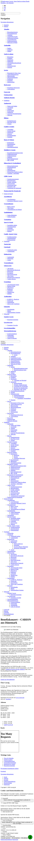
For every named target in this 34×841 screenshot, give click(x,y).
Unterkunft (10, 534)
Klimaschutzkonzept (12, 166)
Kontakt (6, 780)
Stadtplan (9, 157)
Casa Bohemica (11, 199)
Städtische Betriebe (12, 421)
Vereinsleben (10, 515)
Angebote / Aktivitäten (13, 173)
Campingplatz (11, 251)
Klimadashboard (11, 167)
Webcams (9, 115)
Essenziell (5, 798)
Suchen (3, 13)
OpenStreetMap (7, 825)
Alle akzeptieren (16, 838)
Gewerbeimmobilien (12, 599)
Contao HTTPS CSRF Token (10, 803)
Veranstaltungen (11, 504)
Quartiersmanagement (13, 179)
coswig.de (6, 609)
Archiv (15, 355)
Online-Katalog (11, 216)
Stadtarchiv (10, 61)
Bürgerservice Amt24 (9, 764)
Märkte (9, 311)
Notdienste (10, 79)
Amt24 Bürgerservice (12, 74)
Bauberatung (10, 142)
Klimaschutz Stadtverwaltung (15, 172)
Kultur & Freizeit (8, 499)
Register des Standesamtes (21, 388)
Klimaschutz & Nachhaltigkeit (15, 475)
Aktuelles (9, 350)
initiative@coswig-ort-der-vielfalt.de (15, 669)
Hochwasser (10, 413)
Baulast (16, 457)
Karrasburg (10, 273)
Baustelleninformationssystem (15, 153)
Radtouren (10, 289)
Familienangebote (12, 237)
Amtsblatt (9, 35)
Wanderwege (10, 292)
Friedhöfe (9, 137)
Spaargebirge (10, 302)
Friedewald (10, 301)
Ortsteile (9, 109)
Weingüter (16, 545)
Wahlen (9, 51)
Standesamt (10, 60)
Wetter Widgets (7, 835)
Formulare (10, 80)
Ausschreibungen (11, 39)
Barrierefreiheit (8, 783)
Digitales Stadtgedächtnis (20, 385)
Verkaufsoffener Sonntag (13, 312)
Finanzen (9, 67)
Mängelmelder (11, 76)
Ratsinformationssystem (20, 370)
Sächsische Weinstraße (20, 548)
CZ (5, 8)
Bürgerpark (10, 271)
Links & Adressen (12, 338)
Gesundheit (10, 129)
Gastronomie (10, 257)
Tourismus (6, 531)
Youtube (5, 831)
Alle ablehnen (24, 838)
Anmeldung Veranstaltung (24, 398)
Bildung (9, 436)
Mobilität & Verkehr (12, 464)
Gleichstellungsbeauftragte (14, 63)
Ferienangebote (11, 240)
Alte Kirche (10, 268)
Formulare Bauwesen (19, 458)
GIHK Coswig (11, 485)
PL (5, 10)
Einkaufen (10, 585)
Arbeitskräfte (10, 336)
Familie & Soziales (12, 442)
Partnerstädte (10, 110)
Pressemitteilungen (12, 33)
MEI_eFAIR (10, 160)
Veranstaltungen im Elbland (14, 209)
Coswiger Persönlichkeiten (14, 113)
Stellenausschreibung (12, 38)
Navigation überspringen (7, 22)
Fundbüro (9, 58)
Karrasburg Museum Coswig (14, 201)
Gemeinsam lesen (11, 185)
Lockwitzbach (11, 89)
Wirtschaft (6, 591)
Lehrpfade (10, 228)
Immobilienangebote (12, 147)
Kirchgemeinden (11, 135)
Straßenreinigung (11, 156)
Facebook (8, 699)
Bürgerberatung (11, 180)
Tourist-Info (10, 533)
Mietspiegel (10, 145)
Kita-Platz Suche (11, 122)
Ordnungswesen (11, 66)
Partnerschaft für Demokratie (14, 497)
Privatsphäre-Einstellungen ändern (9, 768)
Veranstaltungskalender (10, 762)
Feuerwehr (10, 418)
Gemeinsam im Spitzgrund (14, 188)
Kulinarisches (10, 539)
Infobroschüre (11, 82)
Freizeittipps (10, 566)
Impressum (7, 784)
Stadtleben (6, 422)
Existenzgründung (12, 334)
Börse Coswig (11, 206)
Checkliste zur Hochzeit (20, 380)
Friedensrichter (11, 419)
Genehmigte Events (12, 36)
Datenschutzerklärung (9, 781)
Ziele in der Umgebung (13, 304)
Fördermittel (10, 335)
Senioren (9, 134)
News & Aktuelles (9, 758)
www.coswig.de (20, 697)
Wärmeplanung (11, 170)
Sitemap (6, 778)
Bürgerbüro (10, 57)
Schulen (9, 124)
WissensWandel (18, 383)
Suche (5, 777)
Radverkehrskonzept (12, 159)
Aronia (9, 260)
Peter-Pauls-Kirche (12, 274)
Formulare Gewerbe (12, 325)
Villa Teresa (10, 208)
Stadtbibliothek (11, 510)
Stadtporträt (10, 424)
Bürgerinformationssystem (21, 368)
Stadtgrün (9, 169)
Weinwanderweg (18, 543)
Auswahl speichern (5, 838)
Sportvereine (10, 229)
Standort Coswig (11, 593)
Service (9, 401)
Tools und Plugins (7, 820)
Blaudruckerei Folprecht (13, 277)
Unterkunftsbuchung (9, 761)
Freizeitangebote (11, 226)
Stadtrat (9, 48)
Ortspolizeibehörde (19, 397)
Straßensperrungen (12, 41)
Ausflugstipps (10, 578)
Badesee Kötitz (11, 286)
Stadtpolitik (10, 365)
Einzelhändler (10, 309)
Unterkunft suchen (12, 250)
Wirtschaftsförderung (12, 600)
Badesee (9, 231)
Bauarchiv (16, 455)
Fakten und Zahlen (12, 106)
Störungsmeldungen (12, 77)
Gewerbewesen (11, 596)
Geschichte (10, 107)
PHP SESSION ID (8, 812)
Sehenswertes (10, 552)
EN (5, 7)
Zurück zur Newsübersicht (8, 679)
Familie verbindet (11, 182)
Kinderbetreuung (11, 121)
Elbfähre (9, 293)
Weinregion (10, 258)
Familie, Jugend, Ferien (13, 525)
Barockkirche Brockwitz (13, 270)
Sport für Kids (11, 183)
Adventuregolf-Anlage (13, 284)
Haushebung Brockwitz (13, 87)
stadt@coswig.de (8, 724)
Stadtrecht (9, 49)
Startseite (6, 347)
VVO (4, 828)
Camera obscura (11, 279)
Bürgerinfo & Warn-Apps (14, 73)
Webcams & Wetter (12, 42)
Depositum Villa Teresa (20, 389)
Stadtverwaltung (11, 374)
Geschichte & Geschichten (21, 386)
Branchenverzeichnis (12, 319)
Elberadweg (10, 287)
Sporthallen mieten (12, 225)
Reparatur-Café (11, 186)
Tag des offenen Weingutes (21, 546)
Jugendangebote (11, 238)
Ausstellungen (11, 500)
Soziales (9, 64)
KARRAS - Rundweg (13, 299)
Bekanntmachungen (12, 32)
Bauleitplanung (11, 144)
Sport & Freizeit (11, 516)
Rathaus (6, 349)
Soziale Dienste (11, 131)
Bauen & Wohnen (12, 452)
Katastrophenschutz (19, 395)
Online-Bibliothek (12, 215)
